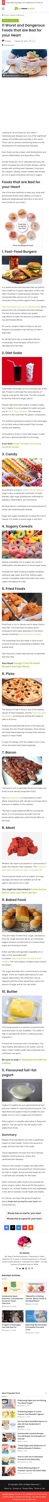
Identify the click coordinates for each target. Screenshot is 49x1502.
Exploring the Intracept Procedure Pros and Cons (36, 1327)
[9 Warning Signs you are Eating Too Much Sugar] (9, 1404)
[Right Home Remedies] (24, 8)
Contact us (17, 1488)
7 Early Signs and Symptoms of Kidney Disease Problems (32, 1446)
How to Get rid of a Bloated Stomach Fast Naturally (30, 1458)
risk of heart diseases (17, 411)
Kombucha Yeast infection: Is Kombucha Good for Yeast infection (12, 1300)
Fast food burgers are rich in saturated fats (21, 307)
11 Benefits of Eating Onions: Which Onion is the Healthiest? (36, 1298)
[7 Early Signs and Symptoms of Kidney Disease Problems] (9, 1449)
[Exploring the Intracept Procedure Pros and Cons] (36, 1316)
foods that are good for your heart (25, 1218)
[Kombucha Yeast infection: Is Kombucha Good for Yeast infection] (12, 1288)
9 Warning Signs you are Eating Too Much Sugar (32, 1401)
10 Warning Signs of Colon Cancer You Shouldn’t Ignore (31, 1412)
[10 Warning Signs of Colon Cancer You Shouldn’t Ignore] (9, 1414)
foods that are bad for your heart (25, 1213)
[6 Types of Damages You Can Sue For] (12, 1316)
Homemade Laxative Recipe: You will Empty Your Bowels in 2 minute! (31, 1436)
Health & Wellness (17, 15)
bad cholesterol (13, 798)
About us (7, 1488)
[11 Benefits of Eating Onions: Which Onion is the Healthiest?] (36, 1288)
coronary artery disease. (30, 634)
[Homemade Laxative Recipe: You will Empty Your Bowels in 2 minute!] (9, 1437)
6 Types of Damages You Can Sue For (11, 1326)
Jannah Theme (8, 1494)
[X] (12, 1227)
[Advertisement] (24, 105)
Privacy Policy (27, 1488)
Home (6, 15)
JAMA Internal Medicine (33, 490)
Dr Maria (8, 41)
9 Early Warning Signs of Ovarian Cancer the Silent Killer (32, 1469)
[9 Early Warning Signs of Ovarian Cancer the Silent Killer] (9, 1471)
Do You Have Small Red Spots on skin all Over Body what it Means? (32, 1424)
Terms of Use (39, 1488)
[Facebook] (6, 1227)
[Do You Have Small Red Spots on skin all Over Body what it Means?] (9, 1425)
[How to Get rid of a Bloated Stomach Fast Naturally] (9, 1460)
